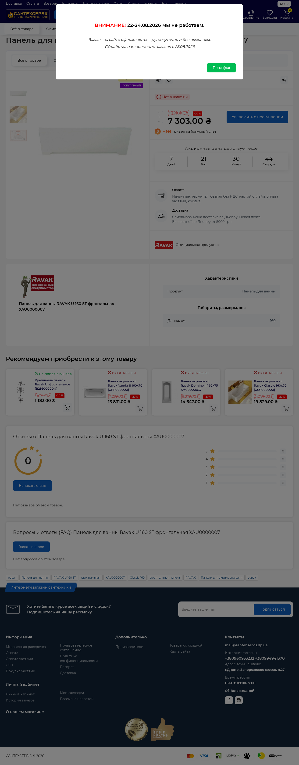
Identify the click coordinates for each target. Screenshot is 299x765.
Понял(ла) (221, 68)
